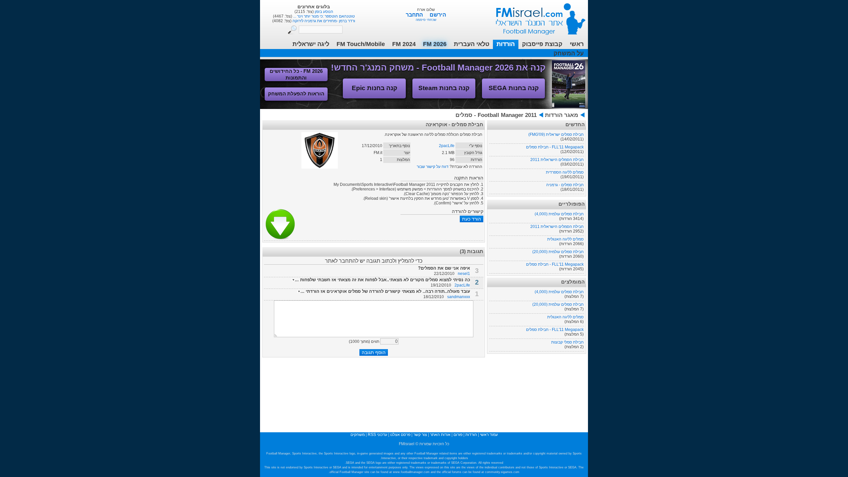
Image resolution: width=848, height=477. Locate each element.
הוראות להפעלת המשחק (296, 93)
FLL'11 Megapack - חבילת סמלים (555, 147)
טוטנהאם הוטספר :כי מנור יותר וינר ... (323, 16)
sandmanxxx (458, 296)
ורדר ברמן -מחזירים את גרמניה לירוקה (323, 21)
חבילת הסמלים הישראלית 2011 (557, 159)
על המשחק (569, 53)
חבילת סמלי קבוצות (567, 342)
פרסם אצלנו (400, 434)
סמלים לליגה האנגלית (565, 239)
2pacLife (446, 145)
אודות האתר (440, 434)
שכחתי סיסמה (426, 20)
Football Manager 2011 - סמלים (496, 115)
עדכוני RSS (377, 434)
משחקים (357, 434)
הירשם (438, 15)
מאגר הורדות (561, 115)
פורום (457, 434)
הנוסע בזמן (323, 11)
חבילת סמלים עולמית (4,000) (559, 214)
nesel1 (464, 273)
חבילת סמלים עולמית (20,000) (558, 251)
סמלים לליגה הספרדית (565, 172)
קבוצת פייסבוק (542, 44)
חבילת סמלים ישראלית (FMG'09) (556, 134)
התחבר (415, 15)
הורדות (506, 44)
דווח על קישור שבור (433, 166)
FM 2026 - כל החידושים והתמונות (296, 74)
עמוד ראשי (536, 16)
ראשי (577, 44)
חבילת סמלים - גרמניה (565, 185)
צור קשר (420, 434)
